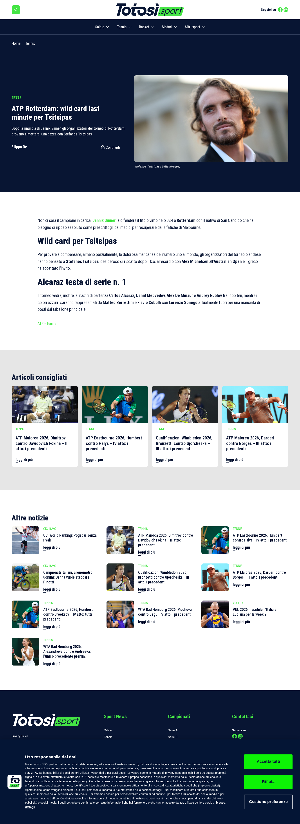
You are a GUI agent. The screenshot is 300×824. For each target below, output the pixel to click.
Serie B (172, 737)
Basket (144, 27)
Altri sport (192, 27)
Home (16, 43)
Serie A (173, 730)
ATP (40, 323)
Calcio (99, 27)
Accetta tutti (268, 761)
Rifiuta (268, 781)
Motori (167, 27)
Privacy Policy (20, 736)
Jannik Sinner (104, 220)
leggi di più (24, 459)
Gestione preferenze (268, 801)
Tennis (122, 27)
